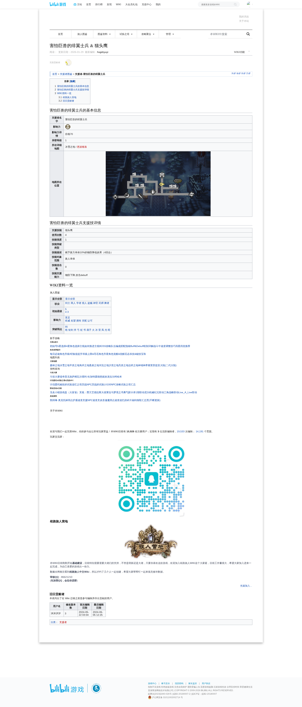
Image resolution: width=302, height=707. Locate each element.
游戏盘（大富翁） (69, 392)
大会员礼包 (131, 4)
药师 (101, 303)
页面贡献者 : (55, 62)
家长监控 (192, 683)
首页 (88, 4)
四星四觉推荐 (182, 346)
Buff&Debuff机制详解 (141, 346)
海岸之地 (84, 365)
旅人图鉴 (82, 34)
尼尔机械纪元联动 (154, 392)
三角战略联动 (171, 392)
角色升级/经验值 (69, 354)
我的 (158, 4)
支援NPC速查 (90, 400)
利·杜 (87, 376)
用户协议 (206, 683)
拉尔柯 (113, 376)
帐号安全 (165, 683)
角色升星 (104, 354)
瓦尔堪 (80, 376)
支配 (84, 320)
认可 (90, 320)
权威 (67, 320)
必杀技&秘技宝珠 (136, 354)
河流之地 (104, 365)
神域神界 (143, 365)
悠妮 (102, 376)
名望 (73, 320)
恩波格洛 (82, 146)
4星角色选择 (73, 346)
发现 (109, 4)
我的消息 (244, 16)
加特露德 (95, 376)
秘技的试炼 (66, 384)
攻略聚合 (146, 34)
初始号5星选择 (58, 346)
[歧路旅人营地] (151, 542)
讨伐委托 (55, 384)
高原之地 (123, 365)
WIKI (118, 4)
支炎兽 (101, 400)
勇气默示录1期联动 (133, 392)
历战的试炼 (98, 384)
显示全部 (70, 298)
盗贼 (90, 303)
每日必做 (55, 354)
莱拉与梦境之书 (114, 392)
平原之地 (74, 365)
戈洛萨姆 (72, 376)
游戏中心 (152, 683)
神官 (95, 303)
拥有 (78, 320)
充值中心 (147, 4)
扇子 (89, 329)
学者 (78, 303)
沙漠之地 (113, 365)
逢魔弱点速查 (112, 400)
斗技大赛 (55, 376)
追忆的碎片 (126, 400)
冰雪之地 (65, 365)
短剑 (70, 329)
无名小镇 (55, 392)
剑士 (67, 303)
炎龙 (107, 376)
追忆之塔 (77, 384)
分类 (53, 622)
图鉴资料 (103, 34)
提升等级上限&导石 (88, 354)
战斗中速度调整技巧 (164, 346)
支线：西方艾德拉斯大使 (92, 392)
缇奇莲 (63, 376)
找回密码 (179, 683)
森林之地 (55, 365)
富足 (67, 317)
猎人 (84, 303)
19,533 (181, 431)
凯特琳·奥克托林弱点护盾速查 (66, 400)
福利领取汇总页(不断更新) (146, 400)
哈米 (119, 376)
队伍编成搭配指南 (120, 346)
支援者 (63, 622)
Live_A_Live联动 (188, 392)
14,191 (199, 431)
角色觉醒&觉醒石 (118, 354)
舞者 (106, 303)
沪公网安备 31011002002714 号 (167, 697)
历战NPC (87, 384)
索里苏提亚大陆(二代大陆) (162, 365)
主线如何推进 (87, 346)
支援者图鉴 (66, 74)
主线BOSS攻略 (102, 346)
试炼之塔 (125, 34)
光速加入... (246, 585)
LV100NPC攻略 (112, 384)
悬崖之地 (94, 365)
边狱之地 (133, 365)
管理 (168, 34)
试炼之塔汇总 (128, 384)
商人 (73, 303)
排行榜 (99, 4)
